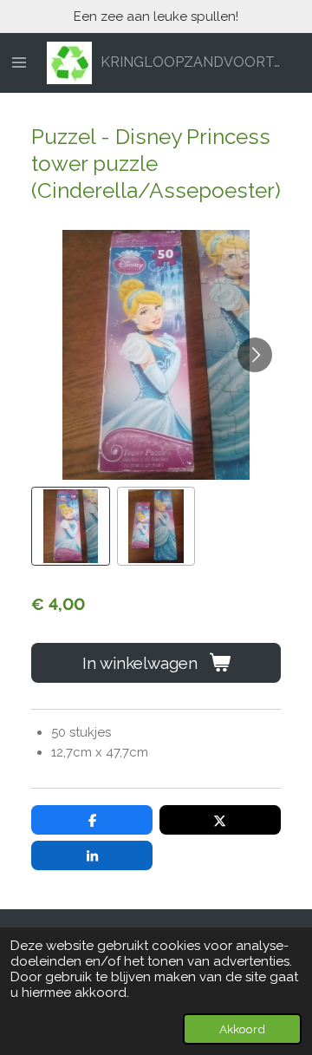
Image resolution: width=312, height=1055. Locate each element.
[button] (70, 526)
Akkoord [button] (242, 1029)
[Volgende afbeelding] (254, 354)
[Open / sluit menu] (19, 63)
